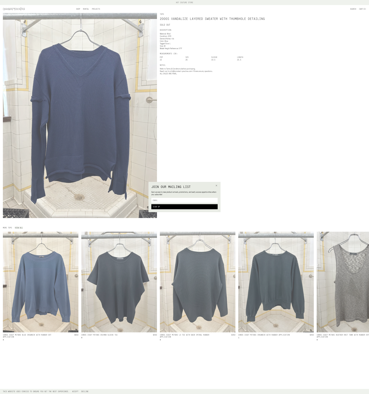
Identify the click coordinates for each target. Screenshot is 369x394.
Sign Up (156, 206)
